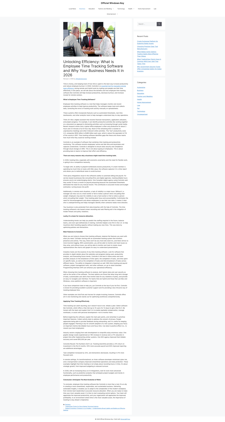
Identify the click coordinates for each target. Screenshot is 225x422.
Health (130, 9)
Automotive (141, 87)
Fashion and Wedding (105, 9)
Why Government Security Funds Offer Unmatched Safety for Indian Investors (149, 69)
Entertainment (111, 14)
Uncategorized (142, 114)
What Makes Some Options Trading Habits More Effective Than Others (147, 54)
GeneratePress (125, 419)
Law (155, 9)
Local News (72, 9)
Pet (138, 108)
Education (92, 9)
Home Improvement (144, 9)
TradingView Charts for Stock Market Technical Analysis (81, 406)
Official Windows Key (112, 3)
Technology (121, 9)
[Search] (159, 24)
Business (82, 9)
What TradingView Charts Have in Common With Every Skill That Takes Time (149, 61)
